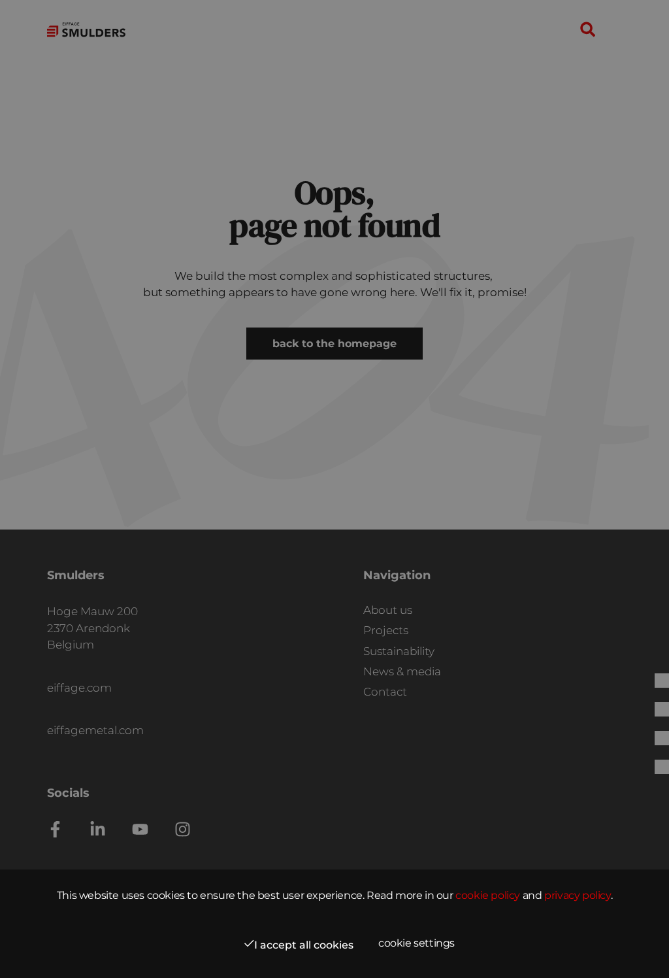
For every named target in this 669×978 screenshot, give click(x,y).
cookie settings (416, 943)
